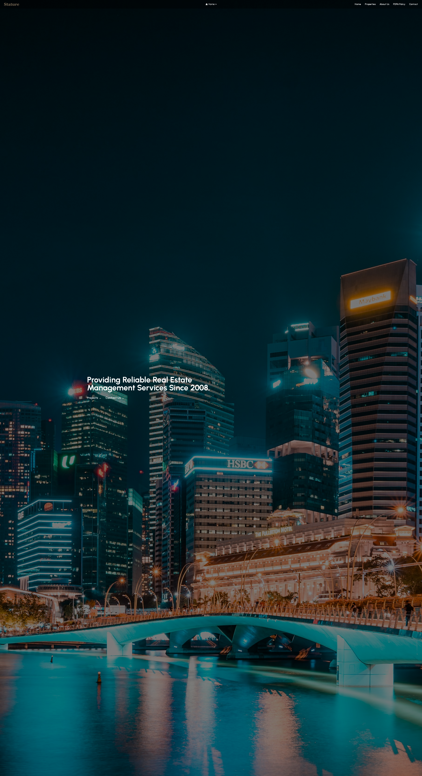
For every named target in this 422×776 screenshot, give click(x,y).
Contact (413, 4)
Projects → (94, 398)
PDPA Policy (399, 4)
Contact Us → (115, 398)
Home (358, 4)
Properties (370, 4)
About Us (384, 4)
